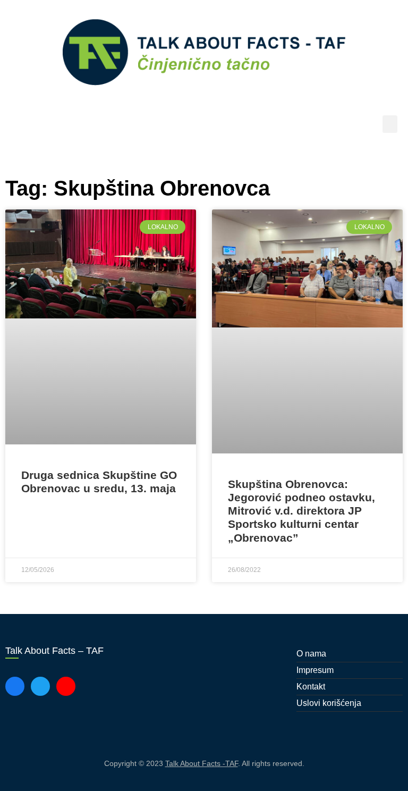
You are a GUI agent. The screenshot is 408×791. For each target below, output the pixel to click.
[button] (389, 124)
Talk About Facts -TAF (201, 763)
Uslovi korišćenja (328, 703)
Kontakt (310, 686)
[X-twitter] (40, 686)
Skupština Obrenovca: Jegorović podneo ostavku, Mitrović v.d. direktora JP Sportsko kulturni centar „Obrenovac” (301, 511)
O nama (311, 653)
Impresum (315, 670)
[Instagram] (65, 686)
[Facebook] (14, 686)
